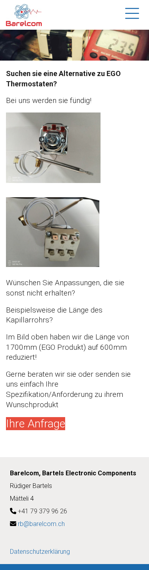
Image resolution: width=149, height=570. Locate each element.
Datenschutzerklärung (40, 551)
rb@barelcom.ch (41, 524)
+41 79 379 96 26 (42, 511)
